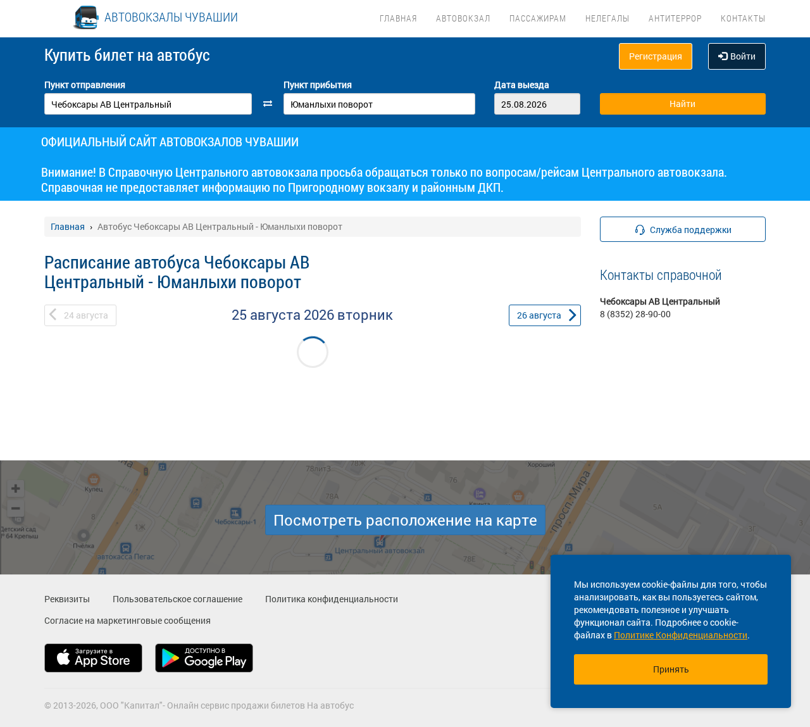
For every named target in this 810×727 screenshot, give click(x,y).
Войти (743, 56)
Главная (398, 18)
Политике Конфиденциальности (680, 635)
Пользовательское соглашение (177, 599)
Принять (671, 669)
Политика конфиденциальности (331, 599)
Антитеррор (675, 18)
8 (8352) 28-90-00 (635, 314)
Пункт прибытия (318, 85)
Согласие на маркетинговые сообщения (127, 620)
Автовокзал (463, 18)
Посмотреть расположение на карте (405, 520)
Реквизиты (67, 599)
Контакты (743, 18)
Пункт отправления (84, 85)
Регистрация (655, 56)
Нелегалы (607, 18)
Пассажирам (537, 18)
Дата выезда (521, 85)
